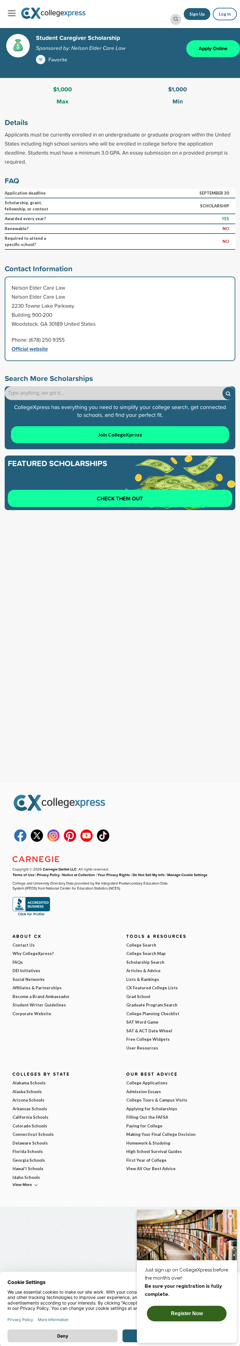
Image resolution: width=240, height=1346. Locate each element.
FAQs (17, 962)
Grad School (138, 996)
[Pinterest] (70, 840)
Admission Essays (143, 1091)
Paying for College (144, 1125)
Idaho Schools (26, 1177)
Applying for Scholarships (151, 1108)
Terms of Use (23, 874)
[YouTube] (86, 840)
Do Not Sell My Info (148, 874)
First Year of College (146, 1160)
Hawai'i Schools (27, 1168)
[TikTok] (103, 840)
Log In (225, 14)
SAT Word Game (142, 1022)
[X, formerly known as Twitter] (37, 840)
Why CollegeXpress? (33, 953)
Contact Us (23, 945)
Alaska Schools (27, 1091)
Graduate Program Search (152, 1004)
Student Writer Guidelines (39, 1004)
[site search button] (175, 19)
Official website (30, 349)
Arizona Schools (28, 1100)
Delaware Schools (30, 1143)
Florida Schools (27, 1151)
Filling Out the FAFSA (147, 1117)
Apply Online (213, 48)
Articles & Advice (143, 970)
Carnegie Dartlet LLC (60, 869)
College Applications (147, 1082)
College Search (141, 945)
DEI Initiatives (26, 970)
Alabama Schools (29, 1082)
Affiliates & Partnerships (37, 987)
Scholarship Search (145, 962)
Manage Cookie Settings (187, 874)
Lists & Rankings (142, 979)
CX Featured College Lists (152, 987)
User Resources (142, 1047)
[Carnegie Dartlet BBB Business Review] (31, 915)
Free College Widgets (148, 1039)
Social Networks (28, 979)
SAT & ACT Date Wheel (149, 1030)
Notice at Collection (78, 874)
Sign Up (197, 14)
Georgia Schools (28, 1160)
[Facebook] (20, 840)
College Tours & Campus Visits (156, 1100)
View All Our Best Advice (151, 1168)
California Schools (30, 1117)
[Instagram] (53, 840)
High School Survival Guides (154, 1151)
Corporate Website (31, 1013)
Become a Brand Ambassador (41, 996)
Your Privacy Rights (114, 874)
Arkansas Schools (29, 1108)
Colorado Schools (29, 1125)
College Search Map (146, 953)
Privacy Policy (48, 874)
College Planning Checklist (152, 1013)
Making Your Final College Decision (161, 1134)
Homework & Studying (148, 1143)
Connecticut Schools (33, 1134)
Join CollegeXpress (120, 434)
